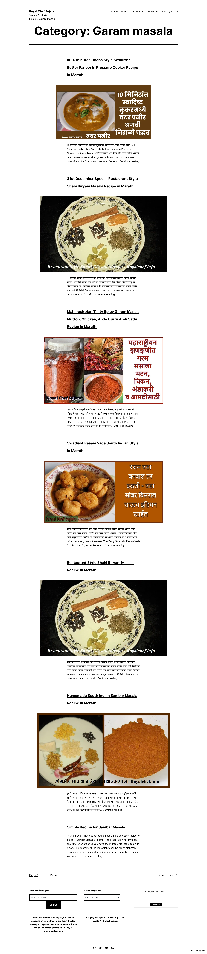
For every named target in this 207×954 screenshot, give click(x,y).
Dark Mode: (196, 951)
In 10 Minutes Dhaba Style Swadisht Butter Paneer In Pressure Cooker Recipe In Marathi (102, 67)
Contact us (153, 11)
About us (138, 11)
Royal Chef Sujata (41, 11)
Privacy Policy (170, 11)
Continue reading (129, 161)
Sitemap (125, 11)
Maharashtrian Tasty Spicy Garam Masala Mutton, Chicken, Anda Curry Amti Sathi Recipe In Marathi (103, 319)
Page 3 (55, 875)
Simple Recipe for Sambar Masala (96, 827)
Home (114, 11)
